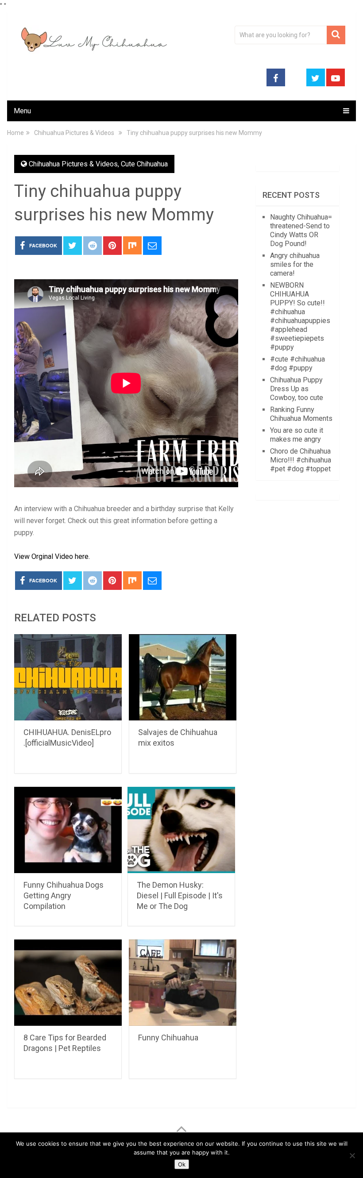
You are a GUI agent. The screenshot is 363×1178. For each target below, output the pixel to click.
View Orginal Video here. (52, 556)
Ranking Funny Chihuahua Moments (301, 414)
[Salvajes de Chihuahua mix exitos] (182, 677)
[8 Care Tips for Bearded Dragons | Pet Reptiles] (68, 982)
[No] (352, 1155)
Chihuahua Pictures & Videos (73, 164)
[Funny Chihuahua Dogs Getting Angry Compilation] (68, 830)
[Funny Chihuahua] (182, 982)
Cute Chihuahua (144, 164)
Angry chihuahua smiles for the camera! (295, 264)
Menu (22, 111)
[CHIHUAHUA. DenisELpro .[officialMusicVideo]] (68, 677)
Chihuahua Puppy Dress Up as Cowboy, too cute (296, 389)
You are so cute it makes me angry (296, 434)
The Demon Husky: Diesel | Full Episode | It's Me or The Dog (180, 895)
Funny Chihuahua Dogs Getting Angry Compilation (63, 895)
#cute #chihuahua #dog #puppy (297, 363)
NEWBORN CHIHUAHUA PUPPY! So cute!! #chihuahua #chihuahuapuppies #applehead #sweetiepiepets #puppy (300, 316)
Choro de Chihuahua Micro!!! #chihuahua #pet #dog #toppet (300, 460)
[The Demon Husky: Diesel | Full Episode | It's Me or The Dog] (181, 830)
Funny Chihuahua (168, 1037)
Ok (181, 1164)
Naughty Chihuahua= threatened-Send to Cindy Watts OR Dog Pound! (301, 230)
